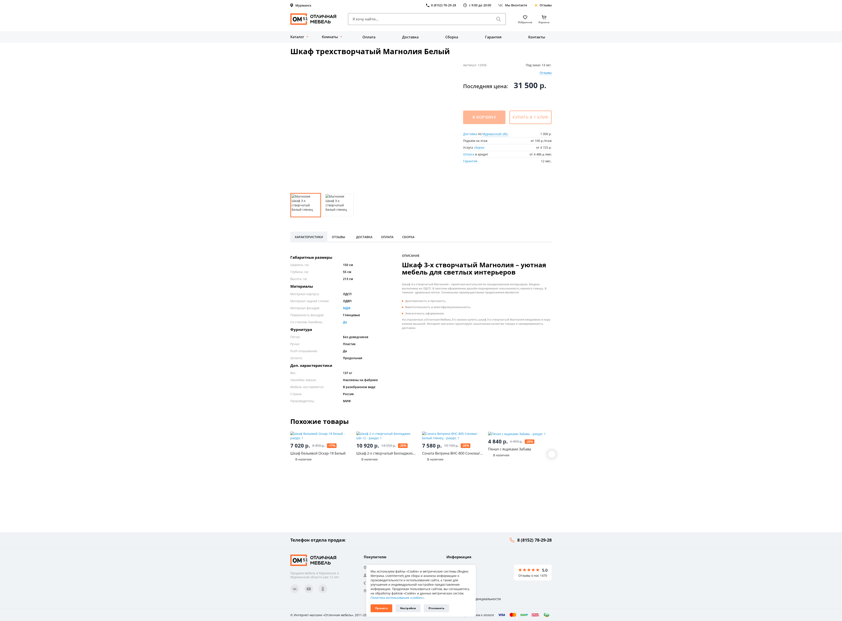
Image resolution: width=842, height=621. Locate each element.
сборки (479, 147)
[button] (551, 454)
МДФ (347, 308)
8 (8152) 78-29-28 (534, 540)
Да (345, 322)
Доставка (410, 37)
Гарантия (493, 37)
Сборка (451, 37)
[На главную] (313, 19)
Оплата (368, 37)
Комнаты (330, 36)
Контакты (536, 37)
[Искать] (498, 19)
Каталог (297, 36)
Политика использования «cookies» (397, 598)
